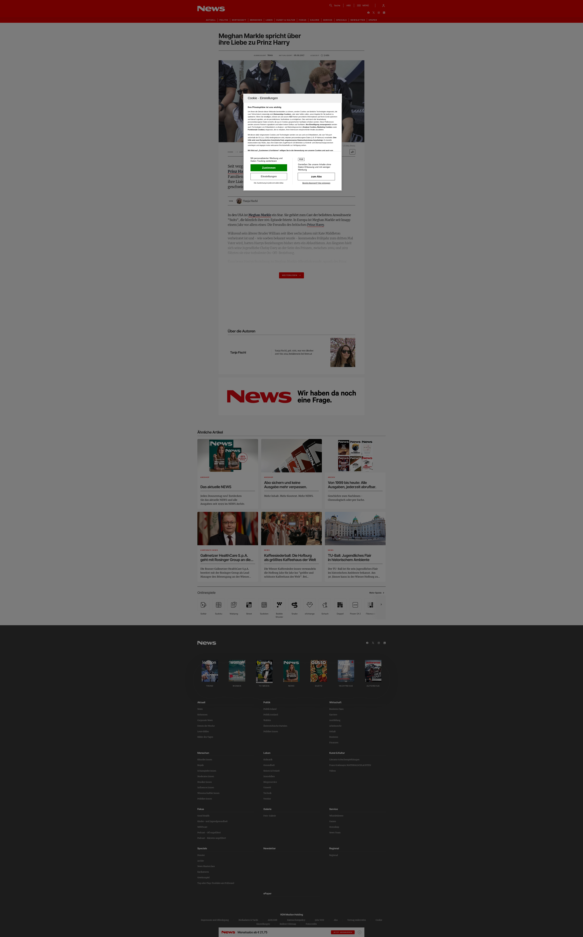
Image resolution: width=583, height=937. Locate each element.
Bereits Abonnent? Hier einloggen (316, 183)
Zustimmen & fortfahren (269, 167)
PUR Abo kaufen (316, 176)
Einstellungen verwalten (269, 176)
